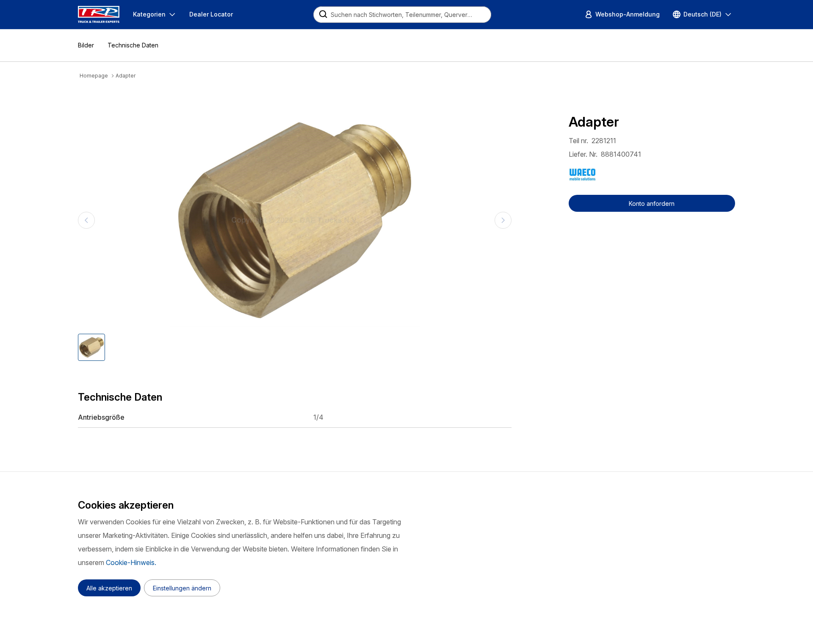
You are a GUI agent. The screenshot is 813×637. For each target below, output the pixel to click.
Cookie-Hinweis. (131, 562)
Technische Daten (133, 45)
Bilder (86, 45)
